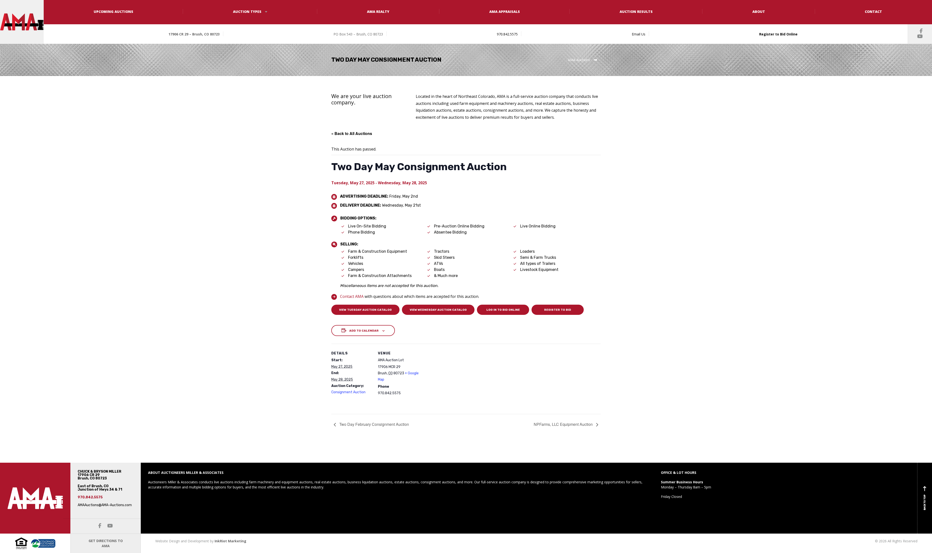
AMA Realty (378, 11)
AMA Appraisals (504, 11)
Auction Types (247, 11)
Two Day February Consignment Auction (373, 424)
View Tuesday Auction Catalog (365, 309)
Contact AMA (352, 296)
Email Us (638, 34)
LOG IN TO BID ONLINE (503, 309)
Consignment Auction (348, 392)
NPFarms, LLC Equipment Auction (564, 424)
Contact (873, 11)
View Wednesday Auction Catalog (438, 309)
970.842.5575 (507, 34)
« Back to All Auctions (351, 133)
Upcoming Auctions (113, 11)
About (758, 11)
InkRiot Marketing (230, 541)
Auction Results (636, 11)
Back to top (924, 500)
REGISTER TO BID (557, 309)
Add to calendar (364, 330)
